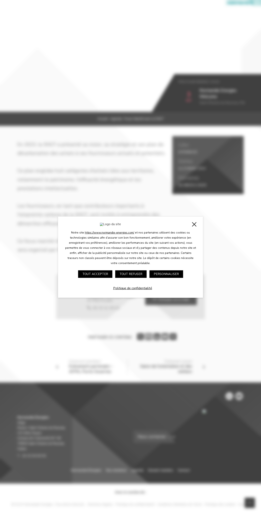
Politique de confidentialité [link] (132, 288)
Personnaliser (166, 274)
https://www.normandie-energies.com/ (109, 233)
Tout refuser (130, 274)
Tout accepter (95, 274)
